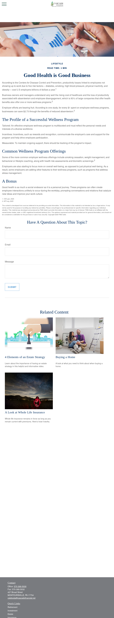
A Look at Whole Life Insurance (25, 412)
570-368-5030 (20, 586)
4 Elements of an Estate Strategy (25, 357)
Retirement (12, 607)
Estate (10, 614)
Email (8, 244)
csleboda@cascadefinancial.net (21, 598)
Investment (12, 610)
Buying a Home (65, 357)
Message (9, 261)
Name (8, 227)
